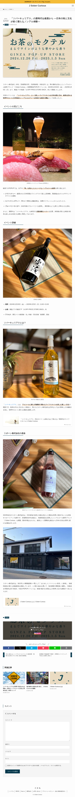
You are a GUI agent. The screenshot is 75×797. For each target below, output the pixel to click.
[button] (8, 648)
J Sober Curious (37, 6)
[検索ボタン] (2, 5)
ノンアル (11, 791)
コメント (8, 720)
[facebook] (35, 788)
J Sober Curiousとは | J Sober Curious (32, 601)
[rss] (40, 788)
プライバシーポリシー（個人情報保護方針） (54, 791)
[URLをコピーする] (66, 648)
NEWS (6, 24)
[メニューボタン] (73, 5)
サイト (7, 758)
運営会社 (29, 791)
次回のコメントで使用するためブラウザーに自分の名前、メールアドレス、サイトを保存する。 (34, 765)
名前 (7, 744)
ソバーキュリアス (10, 404)
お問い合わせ (36, 791)
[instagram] (37, 788)
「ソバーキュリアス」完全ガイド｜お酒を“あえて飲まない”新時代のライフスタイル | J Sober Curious (44, 420)
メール (8, 751)
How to (23, 791)
